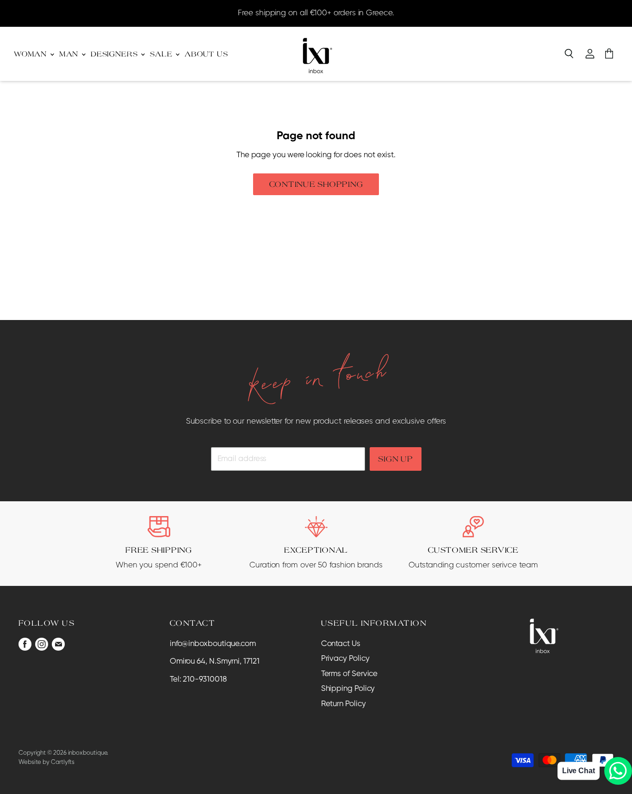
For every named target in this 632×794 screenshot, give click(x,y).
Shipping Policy (348, 689)
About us (206, 54)
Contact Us (340, 644)
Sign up (395, 458)
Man (70, 54)
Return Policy (343, 704)
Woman (31, 54)
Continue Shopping (316, 184)
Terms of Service (349, 674)
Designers (115, 54)
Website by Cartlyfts (46, 762)
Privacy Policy (345, 659)
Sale (162, 54)
